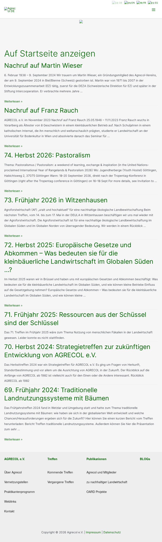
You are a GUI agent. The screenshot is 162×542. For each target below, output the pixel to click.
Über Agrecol (13, 472)
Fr (144, 2)
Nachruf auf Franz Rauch (41, 110)
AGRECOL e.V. (14, 459)
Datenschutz (112, 532)
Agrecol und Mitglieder (101, 472)
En (133, 2)
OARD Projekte (96, 492)
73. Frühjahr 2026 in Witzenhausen (56, 200)
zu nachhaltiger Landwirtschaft (106, 482)
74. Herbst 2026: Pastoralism (47, 155)
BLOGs (145, 459)
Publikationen (96, 459)
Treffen (52, 459)
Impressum (94, 532)
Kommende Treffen (60, 472)
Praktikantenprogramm (19, 492)
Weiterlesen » (13, 101)
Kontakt (9, 511)
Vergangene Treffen (60, 482)
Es (156, 2)
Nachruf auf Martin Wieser (43, 65)
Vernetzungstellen (16, 482)
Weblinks (10, 501)
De (120, 2)
